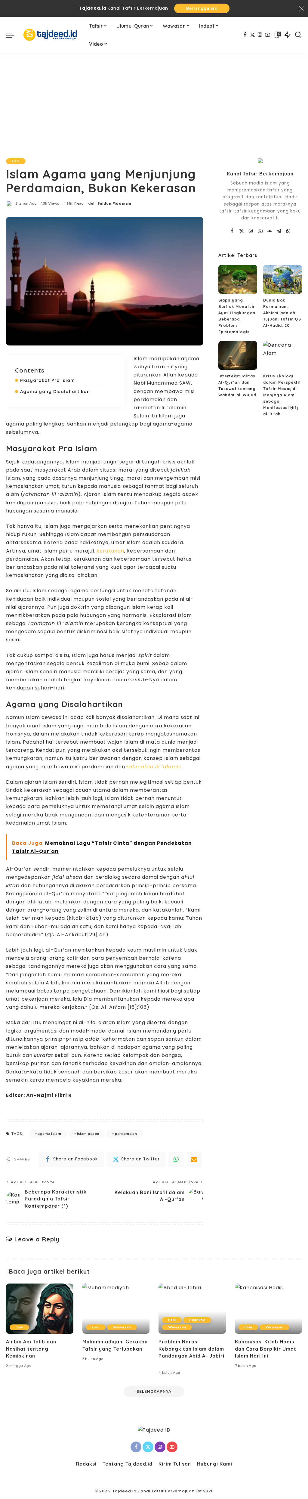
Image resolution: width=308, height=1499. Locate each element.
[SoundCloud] (269, 231)
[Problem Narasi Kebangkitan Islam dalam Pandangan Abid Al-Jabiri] (192, 1309)
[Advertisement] (154, 98)
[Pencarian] (298, 35)
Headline (197, 1320)
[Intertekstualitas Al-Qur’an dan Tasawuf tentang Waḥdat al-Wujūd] (237, 355)
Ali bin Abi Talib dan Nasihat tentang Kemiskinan (31, 1348)
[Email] (194, 1159)
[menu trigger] (13, 35)
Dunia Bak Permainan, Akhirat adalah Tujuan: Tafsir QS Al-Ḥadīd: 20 (282, 313)
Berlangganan (201, 8)
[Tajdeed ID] (50, 35)
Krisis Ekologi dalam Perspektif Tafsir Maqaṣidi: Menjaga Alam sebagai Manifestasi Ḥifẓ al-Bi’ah (282, 394)
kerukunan (110, 550)
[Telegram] (279, 231)
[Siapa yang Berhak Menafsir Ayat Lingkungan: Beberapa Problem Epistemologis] (237, 279)
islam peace (88, 1134)
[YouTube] (267, 35)
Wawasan (122, 1327)
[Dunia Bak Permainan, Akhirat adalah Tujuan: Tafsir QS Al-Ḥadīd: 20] (282, 279)
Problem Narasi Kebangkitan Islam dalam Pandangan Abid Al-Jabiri (191, 1348)
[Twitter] (252, 35)
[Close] (301, 8)
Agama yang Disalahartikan (55, 391)
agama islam (49, 1134)
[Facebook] (245, 35)
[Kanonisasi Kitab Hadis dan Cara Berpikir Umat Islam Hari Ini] (268, 1309)
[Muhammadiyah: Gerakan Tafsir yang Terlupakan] (116, 1309)
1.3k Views (50, 203)
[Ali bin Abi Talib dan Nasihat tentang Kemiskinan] (39, 1309)
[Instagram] (260, 35)
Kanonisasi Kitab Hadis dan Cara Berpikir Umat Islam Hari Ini (265, 1348)
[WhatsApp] (176, 1159)
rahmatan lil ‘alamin (154, 766)
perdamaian (126, 1134)
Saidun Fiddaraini (115, 203)
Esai (16, 161)
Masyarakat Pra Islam (47, 380)
